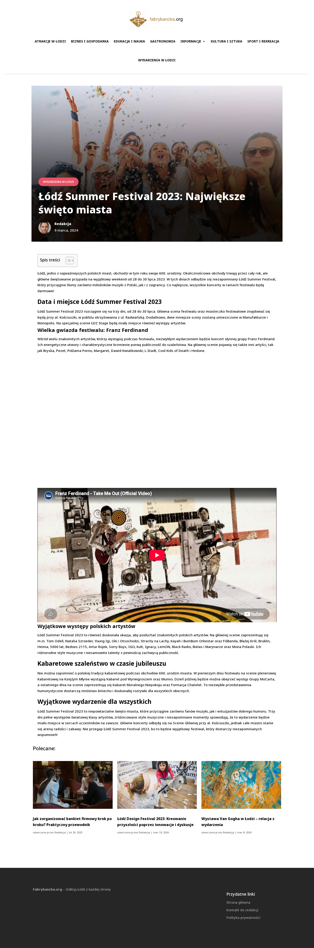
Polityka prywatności (243, 917)
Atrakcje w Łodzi (50, 41)
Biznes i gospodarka (90, 41)
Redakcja (60, 832)
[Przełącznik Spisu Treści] (67, 260)
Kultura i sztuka (226, 41)
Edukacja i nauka (129, 41)
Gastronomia (162, 41)
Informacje (190, 41)
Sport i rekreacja (263, 41)
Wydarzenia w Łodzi (157, 60)
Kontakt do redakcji (242, 910)
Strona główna (238, 902)
